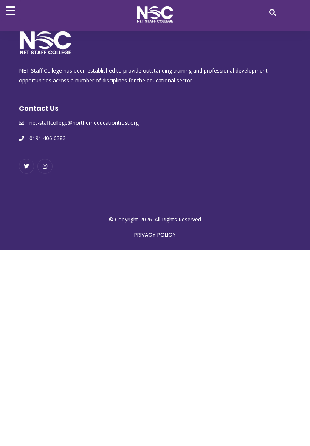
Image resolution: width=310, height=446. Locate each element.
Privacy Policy (155, 234)
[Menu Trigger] (10, 10)
